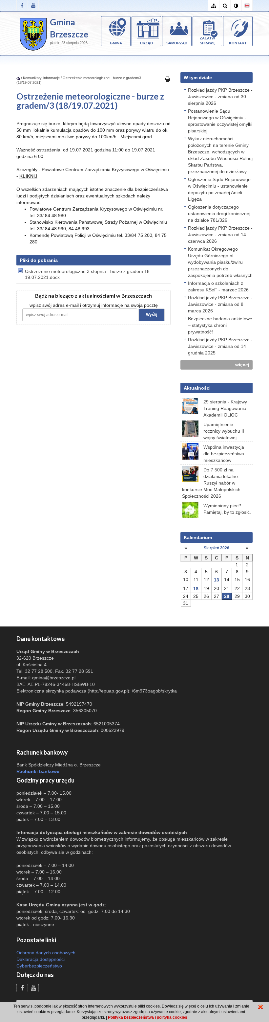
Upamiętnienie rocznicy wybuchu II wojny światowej (223, 431)
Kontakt (238, 43)
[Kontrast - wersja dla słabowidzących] (235, 5)
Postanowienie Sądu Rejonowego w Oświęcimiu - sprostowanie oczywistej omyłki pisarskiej (220, 120)
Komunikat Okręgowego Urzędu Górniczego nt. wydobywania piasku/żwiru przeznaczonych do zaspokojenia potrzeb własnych (220, 262)
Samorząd (176, 43)
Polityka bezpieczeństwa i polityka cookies (147, 1017)
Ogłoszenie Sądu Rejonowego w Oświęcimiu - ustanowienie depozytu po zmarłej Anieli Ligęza (219, 189)
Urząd (146, 43)
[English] (247, 5)
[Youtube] (33, 5)
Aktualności (197, 388)
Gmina (116, 43)
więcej (242, 364)
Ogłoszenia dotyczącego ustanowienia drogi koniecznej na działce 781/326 (219, 213)
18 (195, 588)
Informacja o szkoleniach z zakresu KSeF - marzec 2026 (218, 286)
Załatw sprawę (207, 40)
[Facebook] (22, 5)
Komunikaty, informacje (41, 78)
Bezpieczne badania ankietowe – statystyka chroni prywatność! (220, 325)
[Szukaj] (224, 5)
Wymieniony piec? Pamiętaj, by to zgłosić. (227, 509)
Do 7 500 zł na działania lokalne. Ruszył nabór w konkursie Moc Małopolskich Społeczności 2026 (211, 483)
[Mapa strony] (213, 5)
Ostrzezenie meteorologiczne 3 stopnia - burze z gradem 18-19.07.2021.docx (88, 274)
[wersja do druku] (167, 79)
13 (216, 579)
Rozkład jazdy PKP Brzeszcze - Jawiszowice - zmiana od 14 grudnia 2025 (220, 346)
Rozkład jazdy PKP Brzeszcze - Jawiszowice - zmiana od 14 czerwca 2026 (220, 234)
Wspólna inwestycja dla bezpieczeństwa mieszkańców (223, 453)
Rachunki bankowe (37, 771)
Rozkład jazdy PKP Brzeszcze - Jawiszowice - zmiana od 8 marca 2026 (220, 304)
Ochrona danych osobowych (45, 952)
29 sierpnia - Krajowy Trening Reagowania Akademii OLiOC (225, 408)
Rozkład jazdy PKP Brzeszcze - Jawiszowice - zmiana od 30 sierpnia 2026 (220, 96)
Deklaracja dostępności (40, 959)
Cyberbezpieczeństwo (39, 965)
